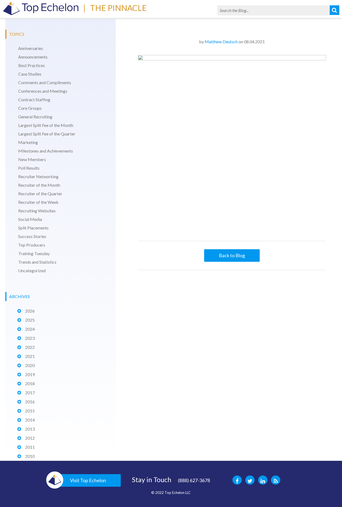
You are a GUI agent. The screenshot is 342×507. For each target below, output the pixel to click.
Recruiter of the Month (39, 185)
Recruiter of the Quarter (40, 193)
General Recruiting (35, 116)
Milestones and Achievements (45, 150)
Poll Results (29, 167)
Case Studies (29, 73)
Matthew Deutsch (221, 41)
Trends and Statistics (37, 261)
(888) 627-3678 (194, 480)
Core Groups (30, 108)
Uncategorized (32, 270)
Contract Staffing (34, 99)
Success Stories (32, 236)
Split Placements (33, 227)
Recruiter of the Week (38, 202)
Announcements (33, 56)
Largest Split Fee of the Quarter (46, 133)
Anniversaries (30, 48)
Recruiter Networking (38, 176)
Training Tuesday (34, 253)
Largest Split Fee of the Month (45, 125)
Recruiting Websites (37, 210)
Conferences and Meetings (42, 90)
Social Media (30, 219)
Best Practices (31, 65)
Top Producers (31, 244)
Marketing (28, 142)
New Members (32, 159)
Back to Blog (232, 255)
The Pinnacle (118, 8)
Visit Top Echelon (88, 480)
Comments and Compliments (44, 82)
